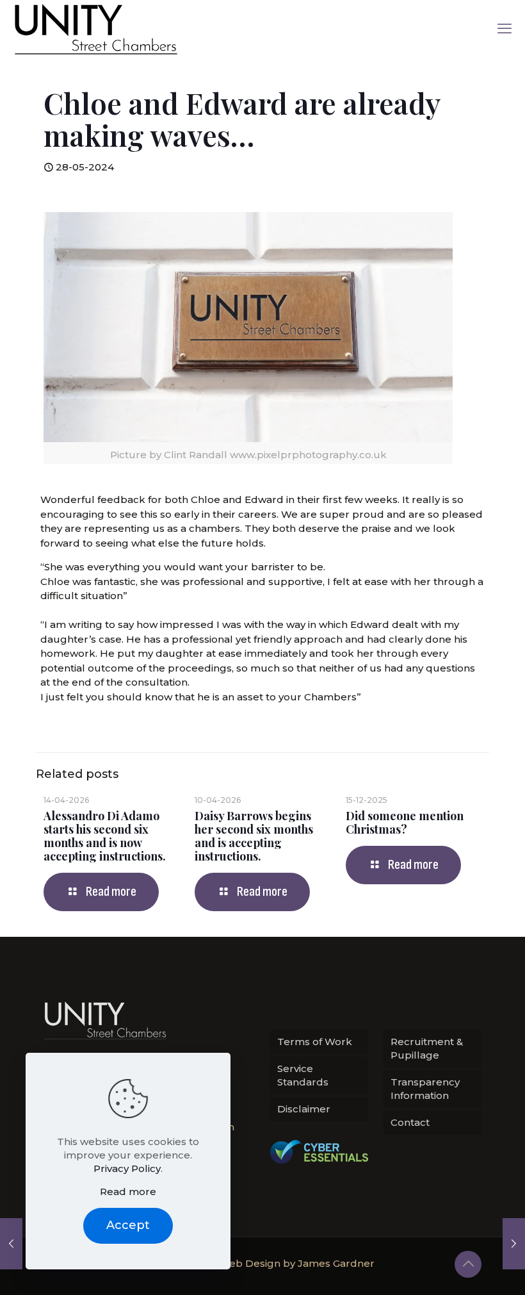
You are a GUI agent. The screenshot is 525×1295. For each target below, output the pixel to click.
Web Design (249, 1263)
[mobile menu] (504, 29)
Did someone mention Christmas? (405, 822)
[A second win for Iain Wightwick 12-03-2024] (11, 1243)
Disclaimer (303, 1109)
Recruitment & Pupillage (427, 1048)
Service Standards (302, 1075)
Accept (128, 1225)
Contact (410, 1122)
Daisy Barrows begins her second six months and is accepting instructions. (254, 836)
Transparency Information (425, 1088)
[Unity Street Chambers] (96, 29)
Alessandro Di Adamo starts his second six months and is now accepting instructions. (105, 836)
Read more (128, 1191)
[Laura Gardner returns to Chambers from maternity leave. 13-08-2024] (514, 1243)
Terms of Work (314, 1041)
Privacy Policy (127, 1168)
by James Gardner (329, 1263)
